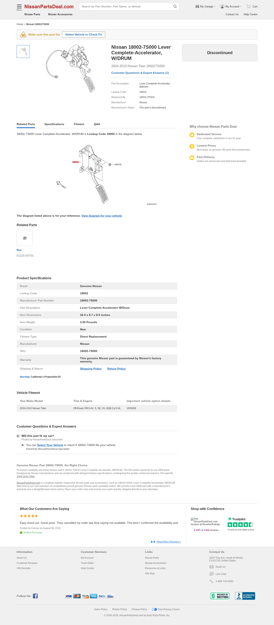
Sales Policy (101, 609)
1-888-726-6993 (224, 581)
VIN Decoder (24, 568)
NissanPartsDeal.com (28, 482)
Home (20, 24)
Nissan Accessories (60, 14)
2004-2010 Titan (26, 476)
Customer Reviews (27, 563)
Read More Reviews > (169, 541)
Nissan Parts (32, 14)
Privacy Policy (139, 609)
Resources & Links (155, 568)
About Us (22, 557)
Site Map (150, 573)
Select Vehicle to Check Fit (83, 34)
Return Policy (116, 368)
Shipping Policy (91, 368)
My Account (87, 557)
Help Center (250, 14)
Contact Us (232, 14)
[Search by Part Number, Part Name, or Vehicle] (175, 6)
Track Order (87, 563)
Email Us (220, 566)
